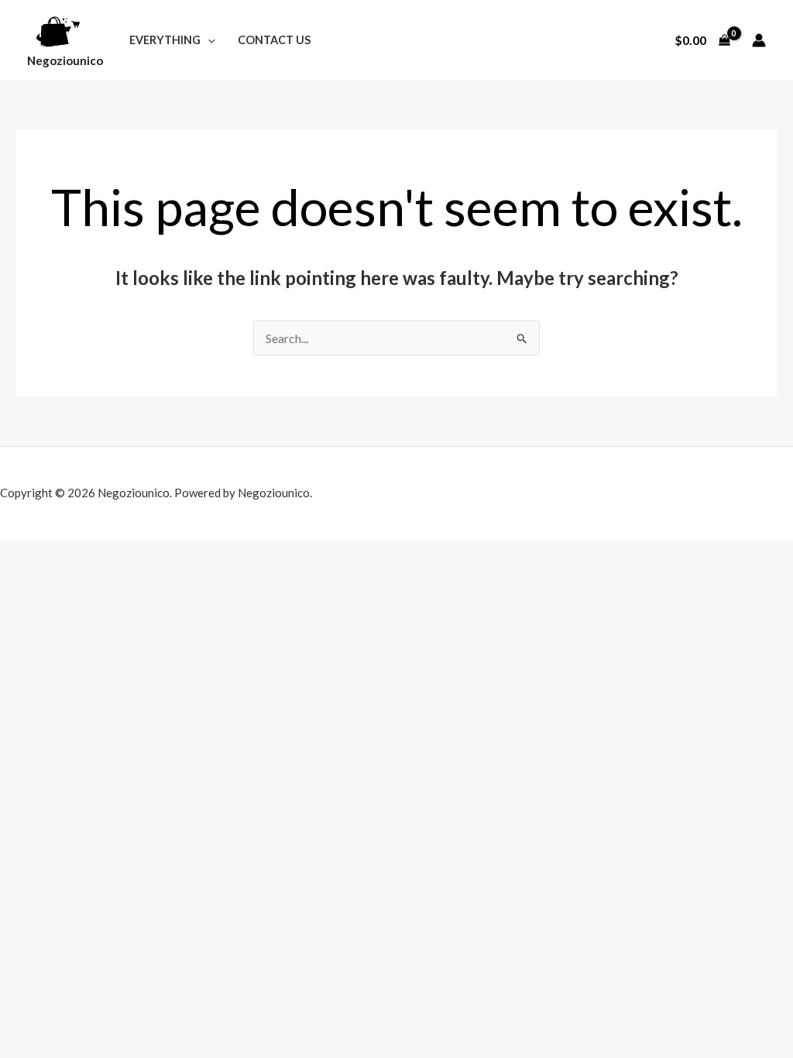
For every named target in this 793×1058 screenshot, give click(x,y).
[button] (208, 39)
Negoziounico (65, 60)
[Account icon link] (759, 40)
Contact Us (274, 39)
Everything (165, 39)
